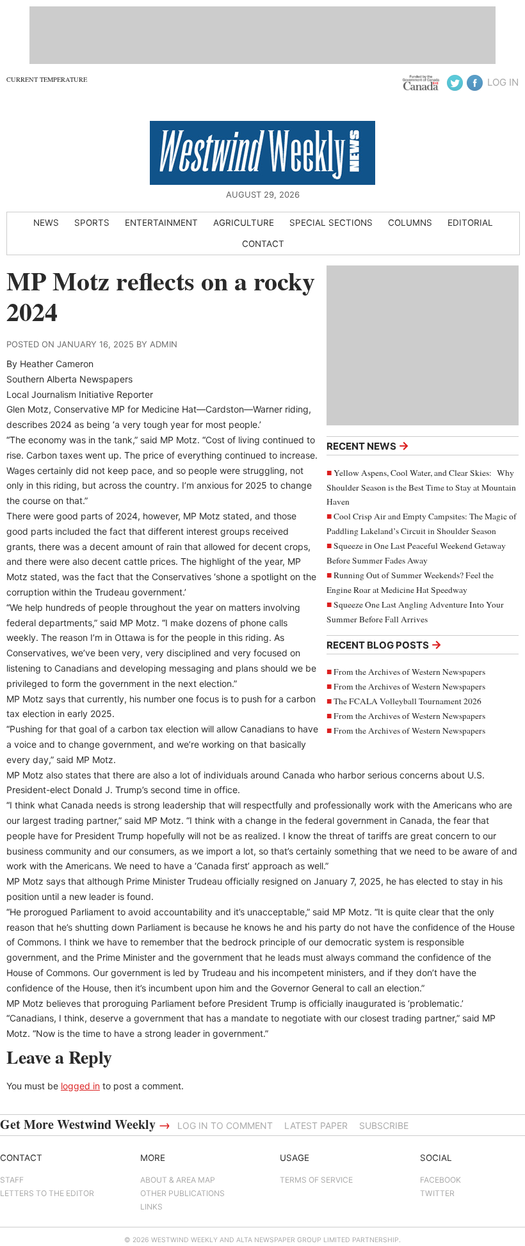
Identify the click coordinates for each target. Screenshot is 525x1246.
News (46, 222)
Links (151, 1206)
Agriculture (243, 222)
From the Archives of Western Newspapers (409, 671)
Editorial (470, 222)
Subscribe (383, 1125)
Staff (12, 1180)
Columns (410, 222)
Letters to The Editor (47, 1193)
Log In (503, 82)
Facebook (440, 1180)
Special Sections (331, 222)
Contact (263, 244)
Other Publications (182, 1193)
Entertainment (161, 222)
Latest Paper (316, 1125)
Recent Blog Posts (384, 644)
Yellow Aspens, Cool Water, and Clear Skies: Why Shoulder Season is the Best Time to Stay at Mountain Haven (421, 487)
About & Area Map (177, 1180)
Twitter (437, 1193)
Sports (91, 222)
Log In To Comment (225, 1125)
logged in (80, 1085)
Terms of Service (316, 1180)
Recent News (368, 445)
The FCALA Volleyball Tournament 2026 (407, 701)
